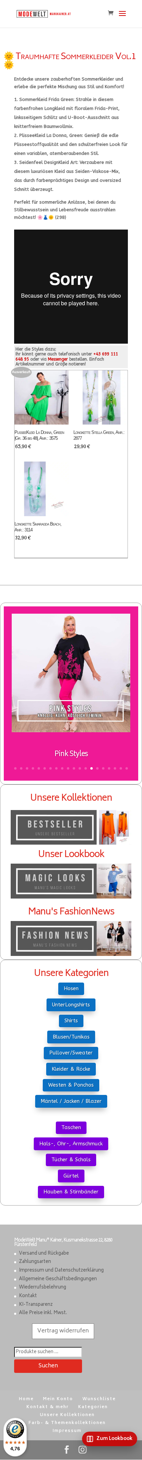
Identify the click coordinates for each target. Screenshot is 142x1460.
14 (91, 768)
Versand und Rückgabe (44, 1254)
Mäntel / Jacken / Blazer (71, 1101)
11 (74, 768)
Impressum (67, 1431)
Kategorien (93, 1407)
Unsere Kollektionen (67, 1415)
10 (68, 768)
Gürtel (71, 1176)
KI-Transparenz (36, 1305)
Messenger (58, 359)
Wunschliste (99, 1399)
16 (103, 768)
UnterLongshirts (71, 1005)
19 (121, 768)
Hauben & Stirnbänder (71, 1192)
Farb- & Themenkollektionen (67, 1423)
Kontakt (28, 1296)
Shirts (71, 1020)
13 (85, 768)
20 (126, 768)
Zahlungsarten (35, 1262)
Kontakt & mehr (48, 1407)
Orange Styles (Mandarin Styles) (71, 759)
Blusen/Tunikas (71, 1037)
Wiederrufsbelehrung (42, 1288)
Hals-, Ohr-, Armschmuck (71, 1144)
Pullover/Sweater (71, 1053)
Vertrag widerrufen (63, 1331)
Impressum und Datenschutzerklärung (61, 1271)
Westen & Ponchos (71, 1085)
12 (80, 768)
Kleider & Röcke (71, 1069)
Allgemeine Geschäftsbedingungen (58, 1279)
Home (26, 1399)
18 (115, 768)
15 (97, 768)
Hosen (71, 988)
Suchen (48, 1366)
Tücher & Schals (71, 1159)
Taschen (71, 1127)
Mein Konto (58, 1399)
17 (109, 768)
